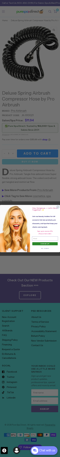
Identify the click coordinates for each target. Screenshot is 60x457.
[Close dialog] (57, 207)
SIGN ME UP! (45, 244)
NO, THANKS (45, 248)
